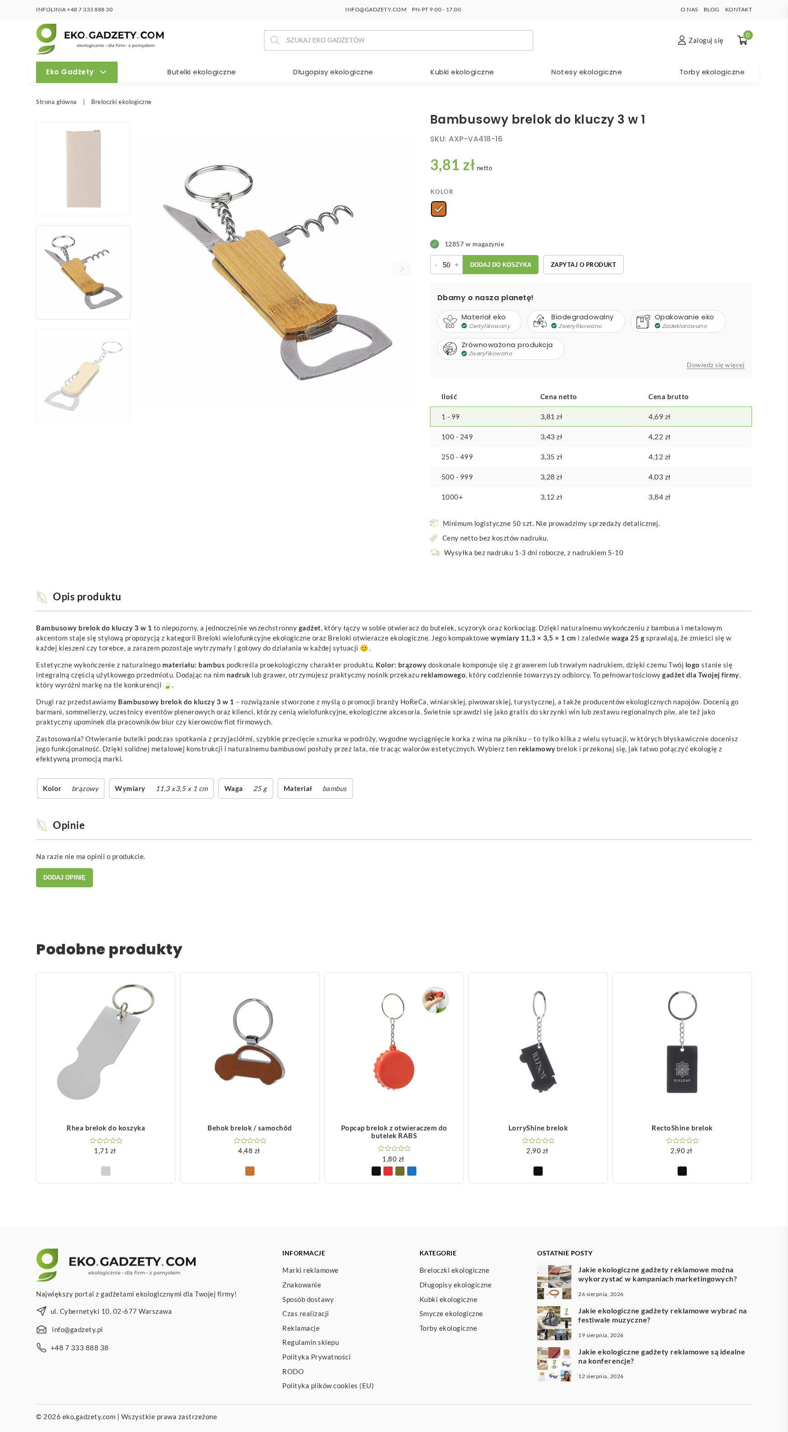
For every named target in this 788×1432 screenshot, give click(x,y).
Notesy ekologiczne (586, 72)
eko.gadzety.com (89, 1416)
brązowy (85, 788)
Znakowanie (301, 1285)
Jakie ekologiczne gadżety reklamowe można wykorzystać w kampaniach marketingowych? (657, 1273)
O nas (689, 9)
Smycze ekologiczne (451, 1313)
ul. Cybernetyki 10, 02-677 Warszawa (111, 1311)
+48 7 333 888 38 (80, 1347)
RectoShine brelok (682, 1128)
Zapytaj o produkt (584, 264)
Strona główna (56, 101)
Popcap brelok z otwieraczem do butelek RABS (394, 1132)
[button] (402, 269)
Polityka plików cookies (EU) (328, 1385)
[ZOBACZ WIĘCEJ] (105, 1042)
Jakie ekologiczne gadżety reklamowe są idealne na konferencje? (661, 1355)
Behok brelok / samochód (249, 1128)
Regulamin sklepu (310, 1342)
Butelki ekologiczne (201, 72)
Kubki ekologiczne (462, 72)
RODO (293, 1371)
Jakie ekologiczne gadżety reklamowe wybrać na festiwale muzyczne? (662, 1314)
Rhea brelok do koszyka (106, 1128)
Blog (712, 9)
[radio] (439, 209)
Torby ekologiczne (712, 72)
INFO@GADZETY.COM (375, 9)
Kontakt (738, 9)
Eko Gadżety (70, 72)
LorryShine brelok (538, 1128)
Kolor (442, 191)
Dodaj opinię (64, 877)
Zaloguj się (706, 40)
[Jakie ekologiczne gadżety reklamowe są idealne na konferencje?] (554, 1365)
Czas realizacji (305, 1313)
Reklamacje (301, 1328)
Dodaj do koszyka (500, 264)
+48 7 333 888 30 (90, 9)
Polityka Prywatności (316, 1357)
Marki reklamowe (310, 1270)
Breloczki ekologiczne (121, 101)
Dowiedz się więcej (716, 365)
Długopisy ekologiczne (333, 72)
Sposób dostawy (308, 1299)
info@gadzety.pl (77, 1329)
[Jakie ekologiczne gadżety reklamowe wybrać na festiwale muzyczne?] (554, 1324)
